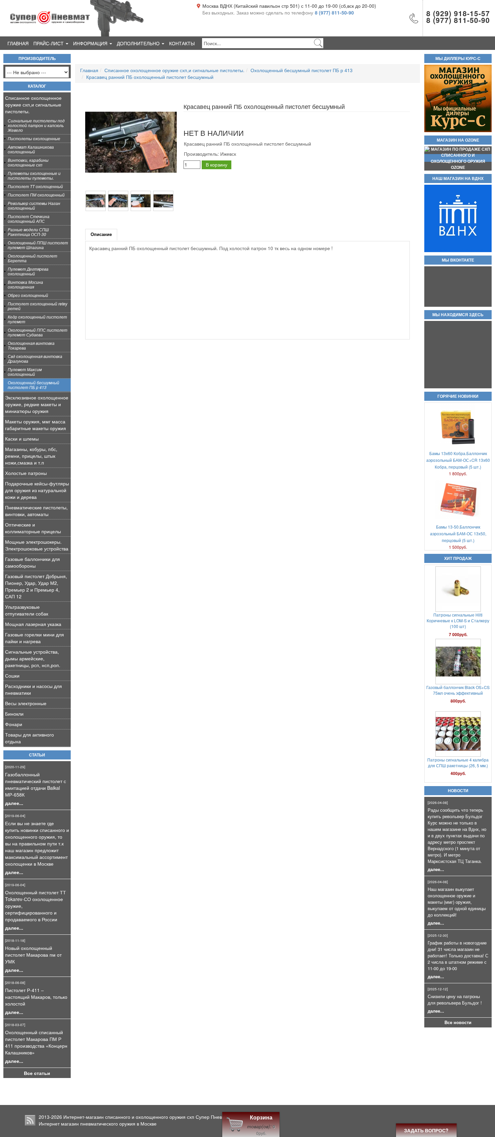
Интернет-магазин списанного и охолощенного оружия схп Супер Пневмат (146, 1116)
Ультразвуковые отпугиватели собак (26, 610)
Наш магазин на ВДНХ (458, 178)
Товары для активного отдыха (29, 738)
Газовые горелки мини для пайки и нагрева (34, 638)
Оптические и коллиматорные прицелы (33, 528)
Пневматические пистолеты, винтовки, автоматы (36, 510)
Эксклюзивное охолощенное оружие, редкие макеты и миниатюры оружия (36, 404)
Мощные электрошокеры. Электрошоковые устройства (36, 545)
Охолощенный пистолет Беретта (32, 258)
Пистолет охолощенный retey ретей (37, 306)
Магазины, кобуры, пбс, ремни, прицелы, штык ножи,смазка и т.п (31, 456)
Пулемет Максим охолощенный (25, 371)
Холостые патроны (26, 473)
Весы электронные (25, 703)
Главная (18, 43)
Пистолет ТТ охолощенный (35, 186)
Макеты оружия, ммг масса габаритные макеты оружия (35, 424)
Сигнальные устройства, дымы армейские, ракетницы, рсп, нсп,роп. (32, 658)
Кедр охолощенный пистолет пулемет (37, 319)
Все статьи (37, 1073)
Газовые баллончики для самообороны (32, 562)
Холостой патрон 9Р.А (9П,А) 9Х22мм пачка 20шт (458, 775)
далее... (14, 803)
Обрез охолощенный (28, 295)
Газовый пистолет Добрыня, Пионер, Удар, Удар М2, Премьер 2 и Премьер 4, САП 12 (36, 586)
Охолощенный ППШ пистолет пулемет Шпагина (38, 245)
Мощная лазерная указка (33, 624)
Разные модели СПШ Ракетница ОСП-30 (28, 232)
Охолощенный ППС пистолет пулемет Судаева (37, 332)
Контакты (182, 43)
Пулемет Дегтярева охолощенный (28, 271)
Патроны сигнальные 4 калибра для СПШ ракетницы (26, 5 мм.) (458, 703)
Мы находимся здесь (458, 314)
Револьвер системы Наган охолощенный (34, 205)
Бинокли (14, 713)
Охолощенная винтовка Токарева (31, 345)
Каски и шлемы (22, 438)
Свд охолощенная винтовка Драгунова (35, 358)
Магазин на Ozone (458, 140)
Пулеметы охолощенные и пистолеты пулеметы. (34, 175)
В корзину (216, 164)
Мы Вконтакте (458, 260)
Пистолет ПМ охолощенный (36, 195)
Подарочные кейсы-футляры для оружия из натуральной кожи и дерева (37, 490)
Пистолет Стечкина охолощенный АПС (29, 218)
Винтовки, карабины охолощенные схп (28, 162)
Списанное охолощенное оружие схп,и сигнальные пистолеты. (33, 104)
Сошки (12, 675)
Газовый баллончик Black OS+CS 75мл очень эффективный (458, 630)
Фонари (13, 724)
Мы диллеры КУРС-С (458, 58)
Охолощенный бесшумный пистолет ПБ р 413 (33, 385)
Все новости (457, 1022)
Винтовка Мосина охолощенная (25, 284)
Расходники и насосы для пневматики (33, 689)
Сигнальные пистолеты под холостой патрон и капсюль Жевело (36, 125)
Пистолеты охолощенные (34, 138)
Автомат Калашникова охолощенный (31, 149)
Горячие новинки (457, 396)
